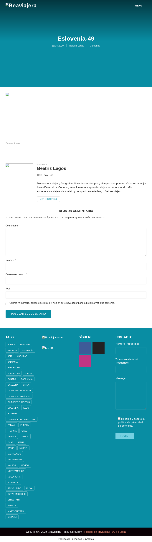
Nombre (11, 260)
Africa (11, 345)
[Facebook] (85, 348)
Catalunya (26, 379)
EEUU (26, 408)
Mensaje (120, 378)
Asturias (22, 356)
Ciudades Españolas (19, 396)
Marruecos (14, 454)
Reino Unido (14, 488)
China (26, 385)
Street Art (14, 500)
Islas (10, 442)
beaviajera (14, 373)
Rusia (29, 488)
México (25, 465)
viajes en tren (16, 511)
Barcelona (14, 368)
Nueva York (14, 477)
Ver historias (48, 199)
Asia (10, 356)
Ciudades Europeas (19, 402)
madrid (23, 448)
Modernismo (15, 459)
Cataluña (13, 385)
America (12, 350)
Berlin (28, 373)
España (11, 425)
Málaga (12, 465)
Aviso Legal (119, 531)
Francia (12, 431)
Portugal (13, 482)
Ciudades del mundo (19, 390)
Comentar (95, 45)
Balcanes (13, 362)
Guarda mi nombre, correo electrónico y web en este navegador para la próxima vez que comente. (62, 302)
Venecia (12, 505)
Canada (12, 379)
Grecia (25, 436)
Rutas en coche (17, 494)
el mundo (13, 413)
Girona (12, 436)
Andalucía (27, 350)
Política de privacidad (97, 531)
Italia (21, 442)
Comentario (12, 225)
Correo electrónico (16, 274)
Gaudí (25, 431)
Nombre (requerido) (127, 343)
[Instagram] (85, 361)
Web (8, 288)
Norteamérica (16, 471)
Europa (24, 425)
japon (11, 448)
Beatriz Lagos (76, 45)
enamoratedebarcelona (21, 419)
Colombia (13, 408)
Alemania (25, 345)
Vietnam (12, 517)
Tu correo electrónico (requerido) (127, 361)
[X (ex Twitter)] (98, 348)
